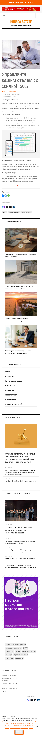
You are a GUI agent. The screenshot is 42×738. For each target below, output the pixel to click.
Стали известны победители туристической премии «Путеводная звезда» (18, 530)
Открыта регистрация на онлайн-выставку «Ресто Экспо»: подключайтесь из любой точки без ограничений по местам (20, 457)
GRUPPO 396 (10, 651)
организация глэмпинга (13, 648)
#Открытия (9, 376)
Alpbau (18, 651)
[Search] (37, 15)
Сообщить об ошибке (8, 716)
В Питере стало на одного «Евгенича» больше (20, 559)
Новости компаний (14, 212)
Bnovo (4, 212)
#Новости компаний (13, 404)
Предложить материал (9, 676)
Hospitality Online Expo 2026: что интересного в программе (20, 482)
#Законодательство (13, 381)
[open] (4, 15)
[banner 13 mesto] (21, 603)
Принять (19, 732)
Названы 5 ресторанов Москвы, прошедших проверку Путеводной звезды (19, 551)
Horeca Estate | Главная (9, 670)
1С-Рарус (9, 655)
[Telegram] (5, 195)
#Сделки (8, 372)
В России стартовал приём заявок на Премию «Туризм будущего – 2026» (20, 542)
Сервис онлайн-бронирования (16, 645)
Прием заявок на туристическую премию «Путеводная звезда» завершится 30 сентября (20, 566)
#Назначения (10, 386)
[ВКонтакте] (3, 195)
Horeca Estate (6, 720)
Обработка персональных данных (10, 685)
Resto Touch (10, 658)
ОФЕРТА (4, 691)
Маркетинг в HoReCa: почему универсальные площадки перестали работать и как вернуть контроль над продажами (20, 472)
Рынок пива (19, 658)
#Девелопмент (11, 395)
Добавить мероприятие (9, 678)
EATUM (25, 648)
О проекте (5, 673)
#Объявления (10, 400)
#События (9, 390)
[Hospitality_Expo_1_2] (21, 9)
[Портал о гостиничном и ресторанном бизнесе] (21, 23)
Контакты (5, 681)
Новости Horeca (26, 212)
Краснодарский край (29, 651)
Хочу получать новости (9, 689)
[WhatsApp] (8, 195)
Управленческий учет (21, 655)
